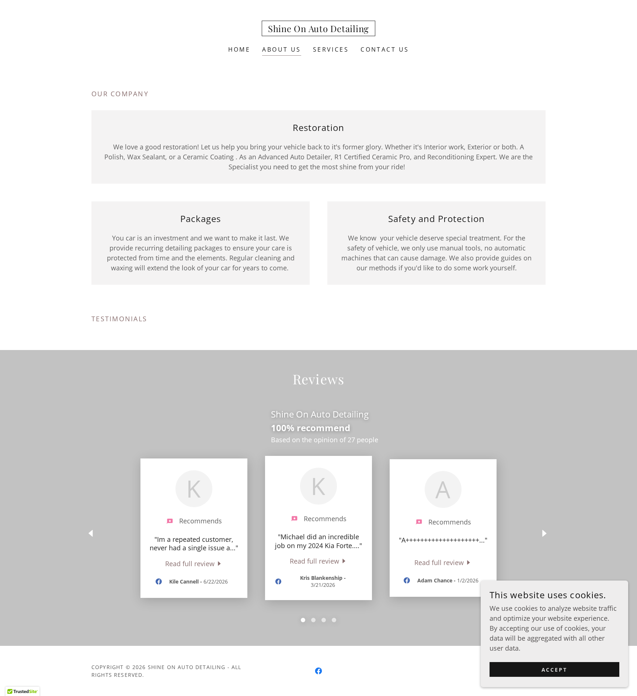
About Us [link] (281, 49)
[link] (318, 29)
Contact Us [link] (385, 49)
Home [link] (239, 49)
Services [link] (331, 49)
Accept (555, 669)
